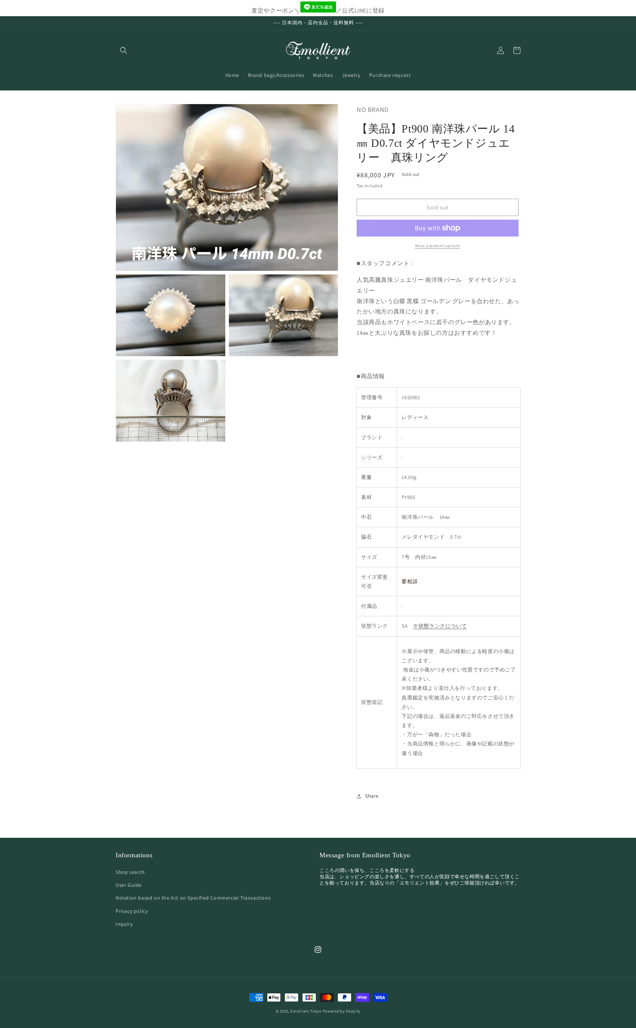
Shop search (130, 872)
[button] (124, 50)
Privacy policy (132, 911)
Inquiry (124, 924)
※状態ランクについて (440, 626)
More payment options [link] (437, 245)
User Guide (129, 885)
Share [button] (372, 796)
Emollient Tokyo (306, 1011)
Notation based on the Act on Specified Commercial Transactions (193, 897)
